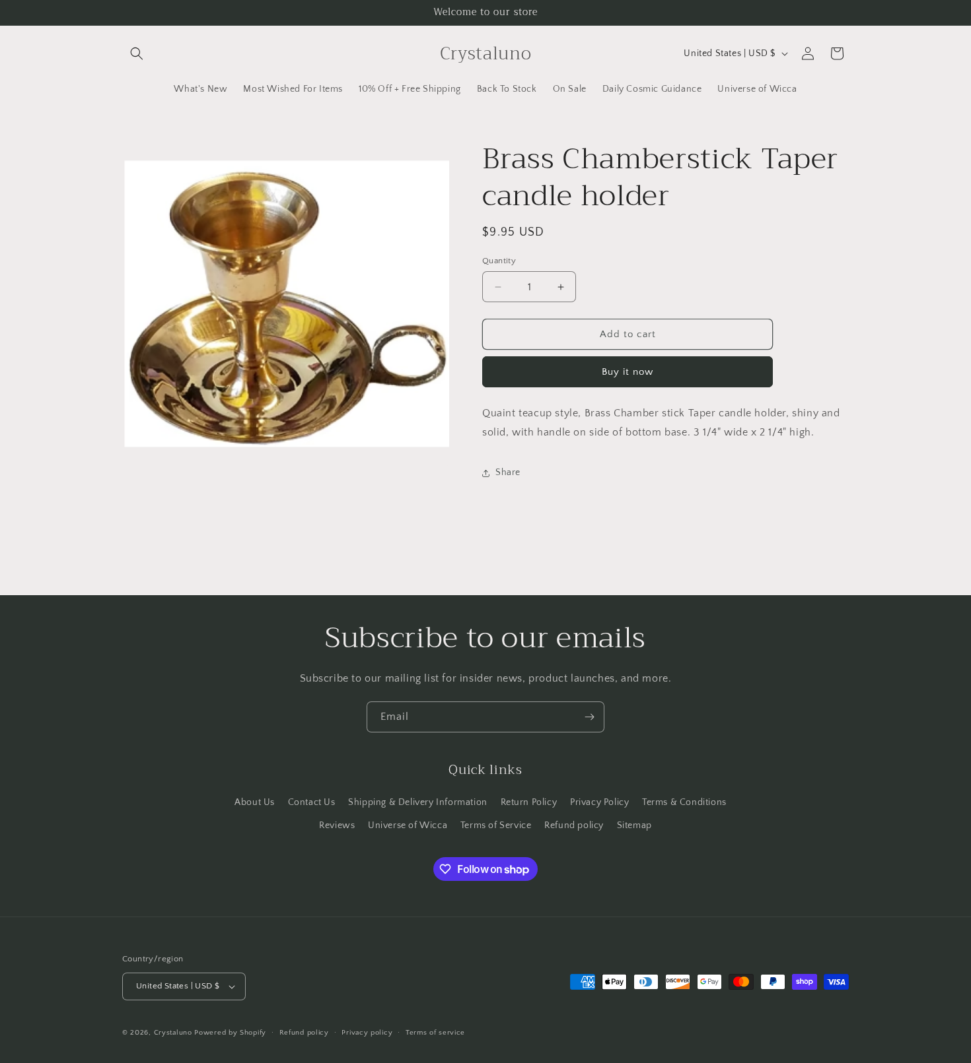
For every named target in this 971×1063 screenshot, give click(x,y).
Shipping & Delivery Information (417, 802)
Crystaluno (173, 1033)
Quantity (499, 260)
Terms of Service (496, 825)
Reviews (337, 825)
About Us (254, 802)
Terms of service (435, 1033)
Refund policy (574, 825)
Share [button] (508, 472)
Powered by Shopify (230, 1033)
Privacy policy (367, 1033)
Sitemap (634, 825)
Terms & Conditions (684, 802)
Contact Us (312, 802)
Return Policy (529, 802)
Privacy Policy (599, 802)
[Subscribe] (589, 716)
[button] (136, 53)
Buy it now (627, 371)
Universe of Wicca (407, 825)
